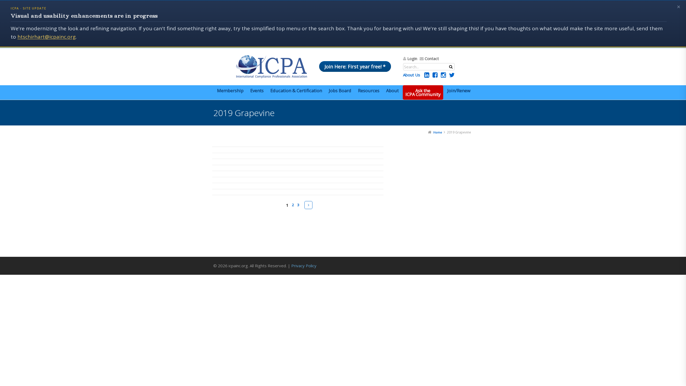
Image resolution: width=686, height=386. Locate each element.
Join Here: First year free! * (355, 66)
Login (412, 58)
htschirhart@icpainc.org (46, 36)
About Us (411, 74)
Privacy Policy (303, 265)
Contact (432, 58)
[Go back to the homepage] (271, 66)
